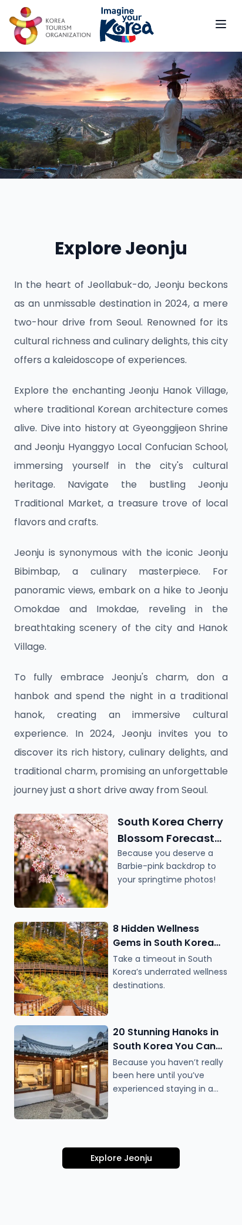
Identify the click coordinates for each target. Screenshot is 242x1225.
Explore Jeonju (121, 1158)
